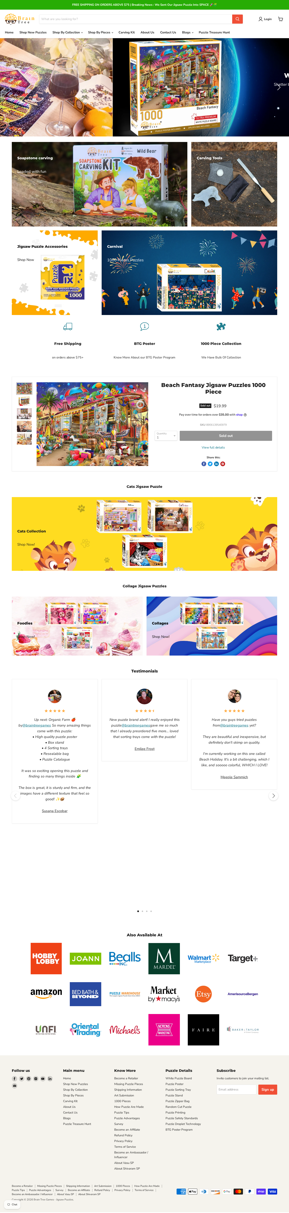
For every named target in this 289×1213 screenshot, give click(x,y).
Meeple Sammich (234, 777)
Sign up (267, 1089)
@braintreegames (36, 725)
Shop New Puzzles (33, 32)
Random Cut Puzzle (178, 1107)
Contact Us (168, 32)
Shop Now (255, 98)
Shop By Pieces (73, 1095)
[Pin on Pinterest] (222, 463)
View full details (213, 447)
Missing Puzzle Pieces (128, 1084)
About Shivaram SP (127, 1169)
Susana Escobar (54, 811)
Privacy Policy (123, 1141)
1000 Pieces (122, 1101)
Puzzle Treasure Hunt (214, 32)
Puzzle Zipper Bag (178, 1101)
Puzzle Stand (174, 1095)
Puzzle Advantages (127, 1118)
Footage (227, 98)
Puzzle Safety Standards (182, 1118)
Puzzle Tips (121, 1112)
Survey (118, 1124)
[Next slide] (278, 87)
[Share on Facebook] (204, 463)
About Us (147, 32)
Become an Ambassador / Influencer (32, 1194)
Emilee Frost (145, 748)
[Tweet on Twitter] (210, 463)
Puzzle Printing (175, 1112)
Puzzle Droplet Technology (183, 1124)
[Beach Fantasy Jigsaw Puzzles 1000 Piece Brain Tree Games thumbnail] (24, 388)
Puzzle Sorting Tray (178, 1090)
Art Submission (124, 1095)
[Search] (237, 19)
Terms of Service (125, 1147)
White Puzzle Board (179, 1078)
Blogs (186, 32)
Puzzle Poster (174, 1084)
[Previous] (15, 795)
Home (9, 32)
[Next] (273, 795)
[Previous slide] (11, 87)
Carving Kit (127, 32)
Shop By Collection (66, 32)
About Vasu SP (124, 1163)
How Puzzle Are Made (129, 1107)
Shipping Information (128, 1090)
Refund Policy (123, 1135)
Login (268, 19)
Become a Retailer (126, 1078)
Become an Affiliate (127, 1130)
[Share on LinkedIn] (216, 463)
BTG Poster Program (179, 1130)
